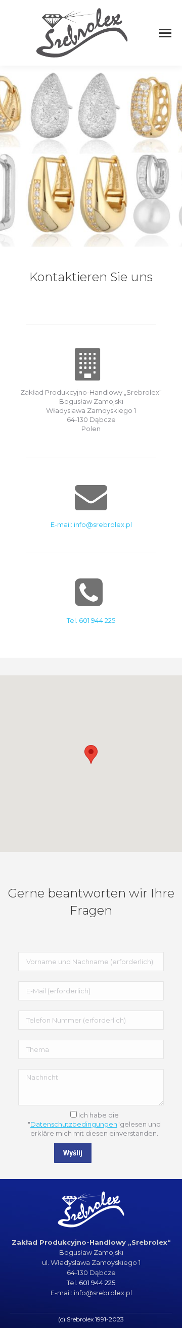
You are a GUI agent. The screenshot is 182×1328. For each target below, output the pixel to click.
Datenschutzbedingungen (73, 1124)
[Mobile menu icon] (165, 33)
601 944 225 (97, 1283)
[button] (91, 754)
